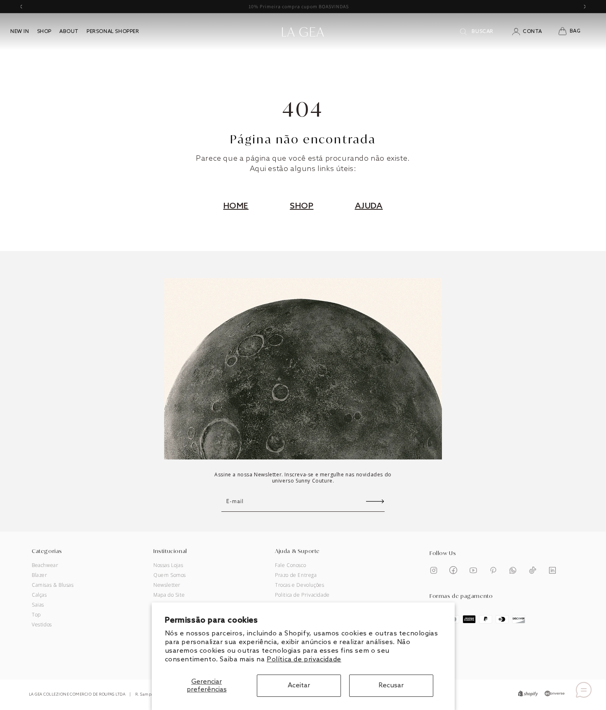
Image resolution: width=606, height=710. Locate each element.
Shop (301, 206)
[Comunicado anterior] (21, 6)
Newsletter (167, 585)
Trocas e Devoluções (299, 585)
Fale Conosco (290, 565)
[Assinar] (375, 501)
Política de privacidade (304, 659)
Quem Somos (169, 575)
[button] (574, 32)
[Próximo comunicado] (585, 6)
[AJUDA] (583, 690)
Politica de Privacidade (302, 595)
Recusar (391, 685)
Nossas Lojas (168, 565)
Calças (39, 595)
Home (236, 206)
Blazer (39, 575)
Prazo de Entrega (296, 575)
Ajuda (369, 206)
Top (36, 615)
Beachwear (45, 565)
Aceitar (299, 685)
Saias (38, 605)
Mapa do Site (169, 595)
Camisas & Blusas (53, 585)
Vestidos (42, 625)
